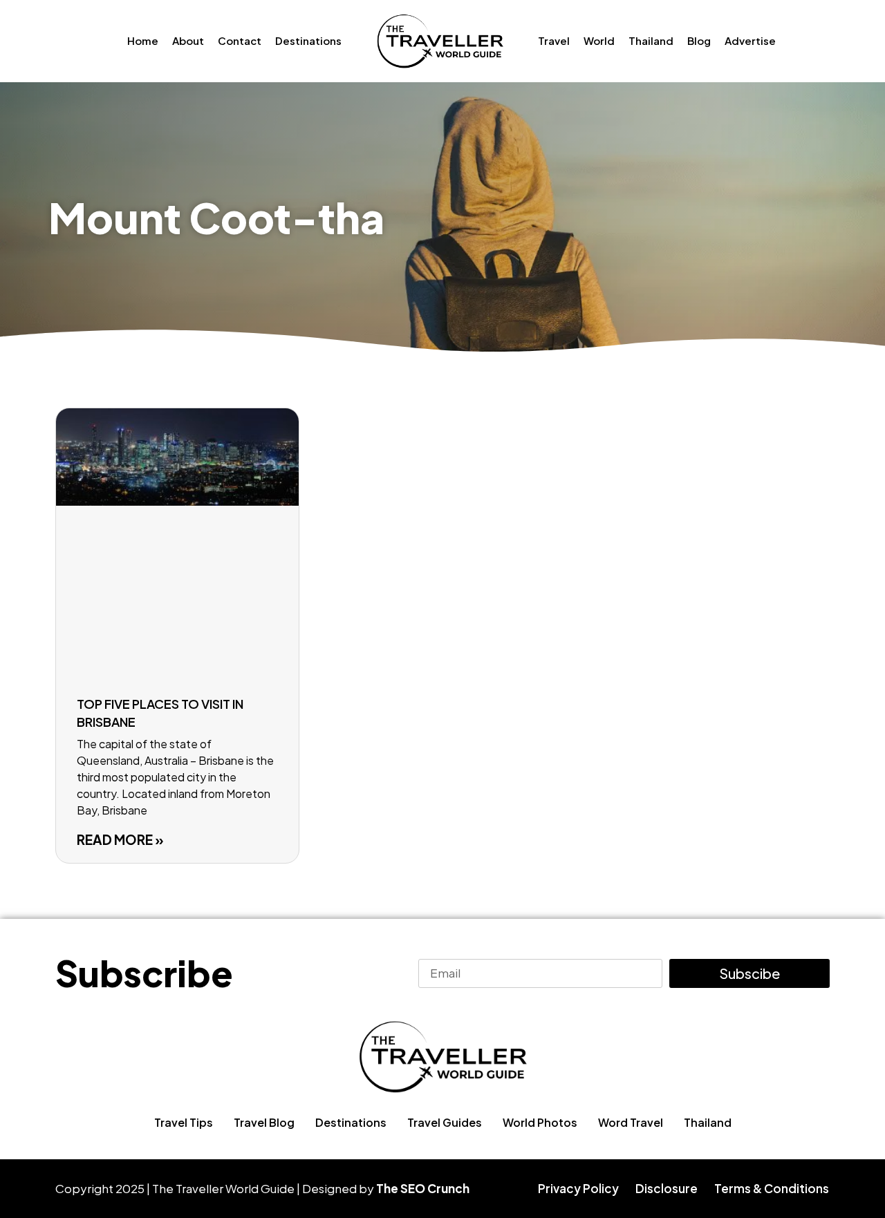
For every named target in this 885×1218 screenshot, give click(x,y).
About (188, 40)
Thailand (650, 40)
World (599, 40)
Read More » (120, 839)
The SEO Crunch (422, 1188)
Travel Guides (444, 1122)
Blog (699, 40)
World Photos (540, 1122)
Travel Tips (183, 1122)
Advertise (750, 40)
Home (142, 40)
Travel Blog (264, 1122)
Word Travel (630, 1122)
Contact (239, 40)
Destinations (308, 40)
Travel (554, 40)
